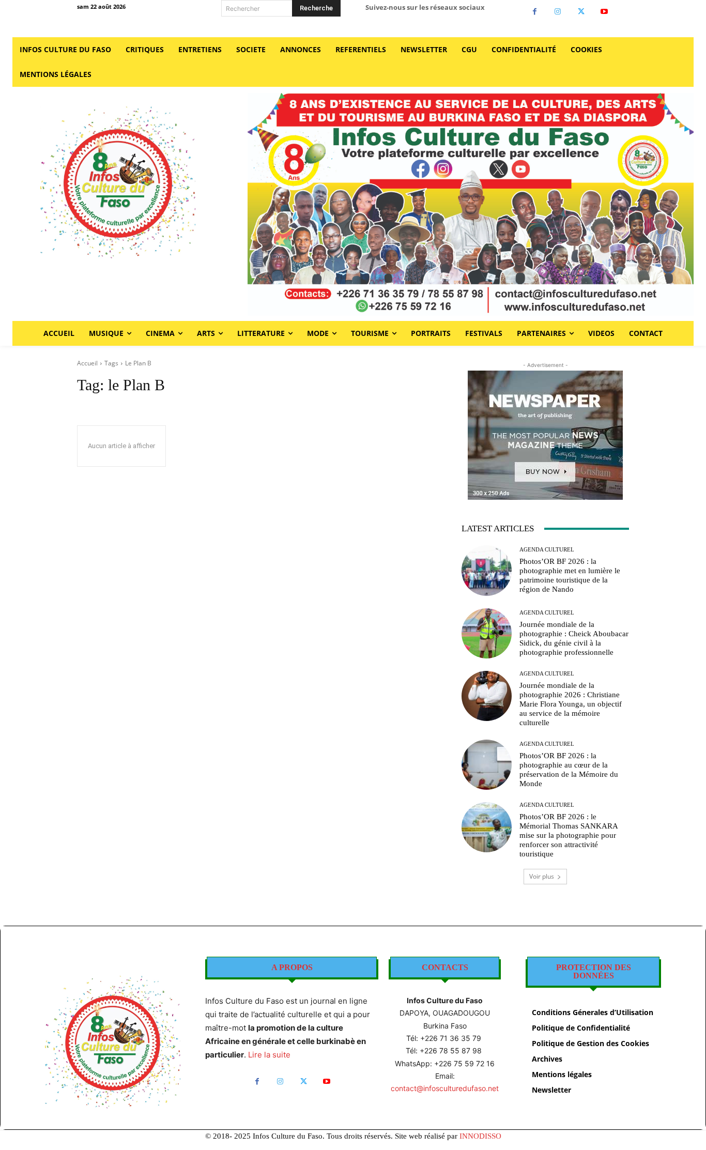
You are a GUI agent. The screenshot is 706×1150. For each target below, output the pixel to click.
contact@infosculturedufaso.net (445, 1088)
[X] (581, 12)
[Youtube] (604, 12)
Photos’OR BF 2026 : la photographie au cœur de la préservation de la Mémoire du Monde (568, 770)
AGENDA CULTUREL (546, 550)
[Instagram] (558, 12)
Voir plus (541, 876)
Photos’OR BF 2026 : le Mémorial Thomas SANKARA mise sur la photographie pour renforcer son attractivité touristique (568, 835)
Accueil (87, 363)
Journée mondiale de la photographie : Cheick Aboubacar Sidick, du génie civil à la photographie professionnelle (573, 638)
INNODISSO (480, 1136)
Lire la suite (269, 1055)
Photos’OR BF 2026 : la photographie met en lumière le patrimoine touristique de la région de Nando (569, 575)
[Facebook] (535, 12)
